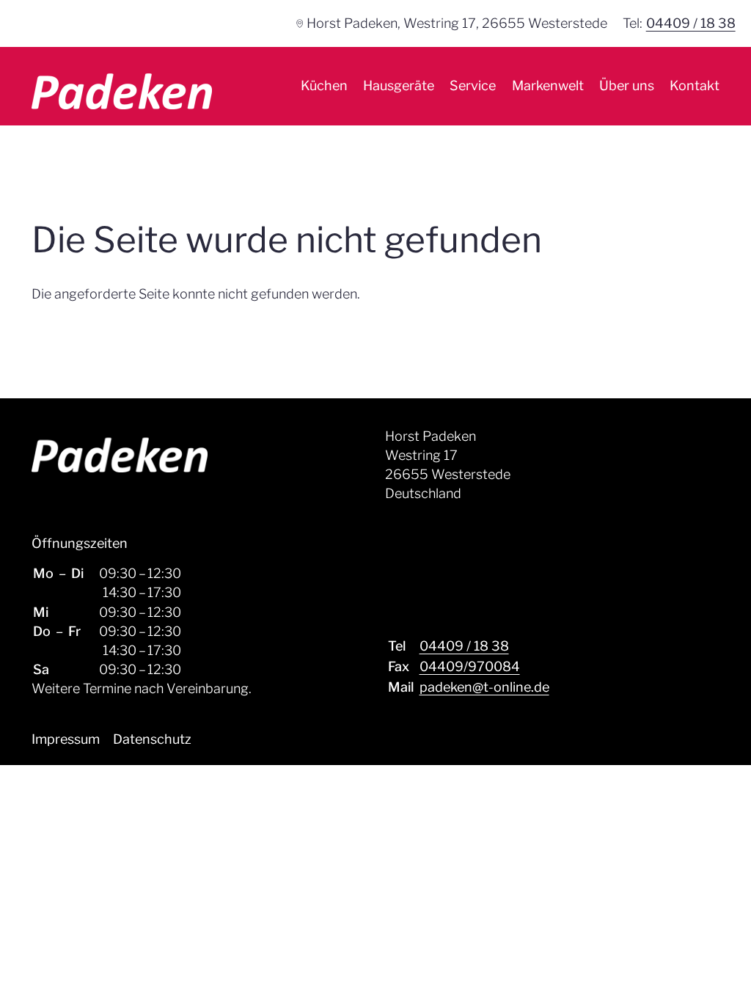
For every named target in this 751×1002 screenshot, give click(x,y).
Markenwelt (548, 85)
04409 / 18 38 (691, 23)
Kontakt (694, 85)
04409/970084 (470, 666)
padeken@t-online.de (484, 687)
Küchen (324, 85)
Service (473, 85)
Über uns (626, 85)
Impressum (66, 739)
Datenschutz (152, 739)
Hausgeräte (398, 85)
